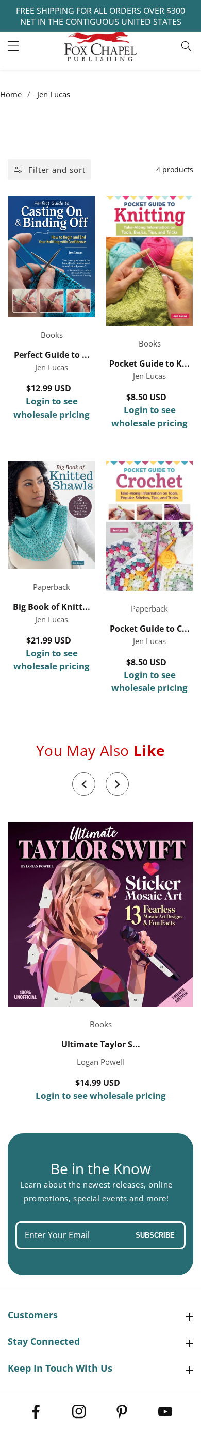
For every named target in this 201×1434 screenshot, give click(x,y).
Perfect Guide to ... (52, 355)
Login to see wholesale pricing (51, 407)
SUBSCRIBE (155, 1235)
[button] (83, 784)
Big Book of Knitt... (51, 607)
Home (11, 94)
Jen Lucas (53, 94)
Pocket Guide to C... (150, 628)
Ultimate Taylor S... (100, 1044)
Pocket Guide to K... (149, 363)
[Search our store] (187, 46)
